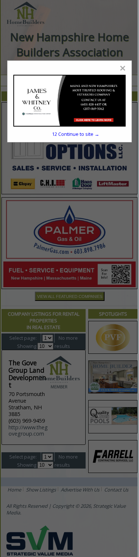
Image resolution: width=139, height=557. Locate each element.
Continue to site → (75, 134)
